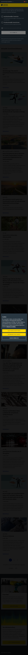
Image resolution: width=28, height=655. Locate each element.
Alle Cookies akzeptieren (14, 330)
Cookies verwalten (14, 338)
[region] (14, 327)
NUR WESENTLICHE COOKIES (14, 334)
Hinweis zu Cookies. (11, 326)
